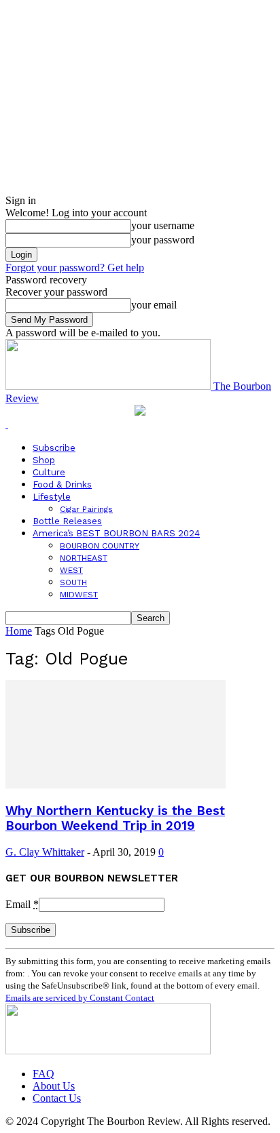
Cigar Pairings (86, 509)
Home (18, 631)
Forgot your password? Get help (74, 267)
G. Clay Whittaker (44, 852)
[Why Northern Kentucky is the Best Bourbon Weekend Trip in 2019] (115, 785)
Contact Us (57, 1098)
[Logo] (6, 424)
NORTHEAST (83, 558)
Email (22, 904)
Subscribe (54, 448)
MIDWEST (79, 594)
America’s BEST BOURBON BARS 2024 (116, 533)
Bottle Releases (67, 521)
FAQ (43, 1073)
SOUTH (73, 582)
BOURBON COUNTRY (99, 546)
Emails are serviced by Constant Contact (79, 998)
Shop (44, 460)
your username (162, 225)
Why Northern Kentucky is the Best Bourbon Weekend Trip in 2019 (115, 818)
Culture (49, 472)
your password (162, 239)
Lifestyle (52, 497)
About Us (54, 1086)
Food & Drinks (62, 484)
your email (154, 305)
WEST (71, 570)
